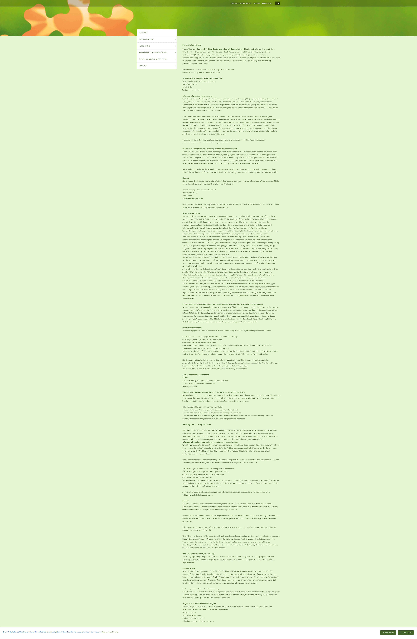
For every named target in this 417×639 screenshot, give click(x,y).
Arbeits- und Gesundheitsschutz (153, 59)
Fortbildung (144, 46)
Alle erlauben (406, 633)
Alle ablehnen (388, 633)
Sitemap (256, 3)
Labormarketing (146, 39)
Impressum (266, 3)
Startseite (143, 33)
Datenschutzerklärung (241, 3)
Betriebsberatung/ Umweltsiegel (153, 52)
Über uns (143, 66)
